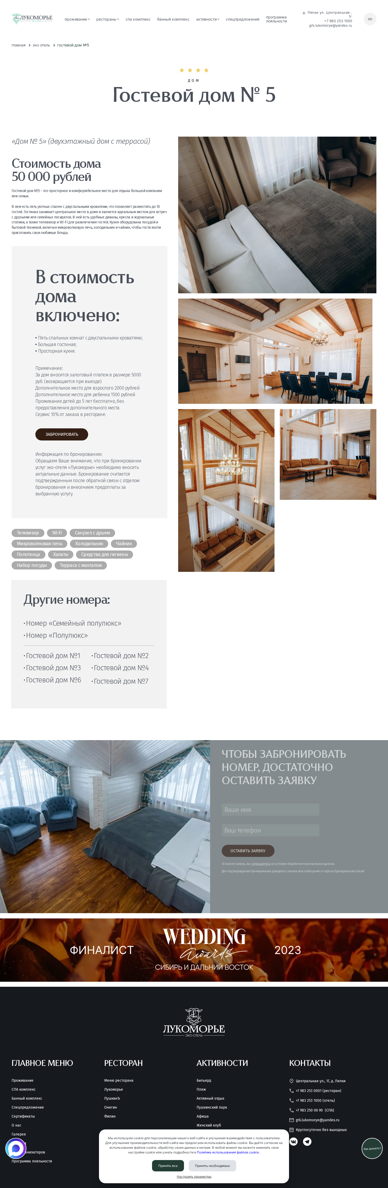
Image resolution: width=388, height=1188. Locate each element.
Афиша (203, 1116)
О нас (16, 1125)
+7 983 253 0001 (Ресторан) (318, 1091)
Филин (110, 1116)
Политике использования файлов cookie (228, 1152)
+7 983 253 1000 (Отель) (315, 1100)
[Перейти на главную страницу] (32, 19)
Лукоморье (113, 1089)
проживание (76, 19)
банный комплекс (173, 19)
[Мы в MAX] (15, 1148)
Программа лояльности (276, 19)
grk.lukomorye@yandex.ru (330, 25)
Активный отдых (210, 1098)
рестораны (106, 19)
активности (206, 19)
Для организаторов (28, 1152)
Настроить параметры (194, 1177)
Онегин (110, 1107)
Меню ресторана (119, 1080)
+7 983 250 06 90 (315, 1110)
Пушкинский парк (212, 1107)
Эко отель (41, 45)
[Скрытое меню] (370, 19)
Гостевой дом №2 (121, 655)
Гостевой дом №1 (53, 655)
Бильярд (204, 1080)
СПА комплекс (138, 19)
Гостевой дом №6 (53, 680)
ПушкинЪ (112, 1098)
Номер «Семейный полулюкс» (73, 623)
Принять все (168, 1166)
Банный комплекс (27, 1098)
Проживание (23, 1080)
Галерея (19, 1134)
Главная (19, 45)
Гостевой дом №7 (121, 681)
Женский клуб (209, 1125)
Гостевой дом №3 (53, 667)
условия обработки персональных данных (304, 863)
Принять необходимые (212, 1166)
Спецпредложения (28, 1107)
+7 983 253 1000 (338, 21)
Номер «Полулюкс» (56, 635)
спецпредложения (242, 19)
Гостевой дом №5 (73, 45)
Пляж (201, 1089)
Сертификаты (23, 1116)
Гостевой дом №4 (121, 667)
